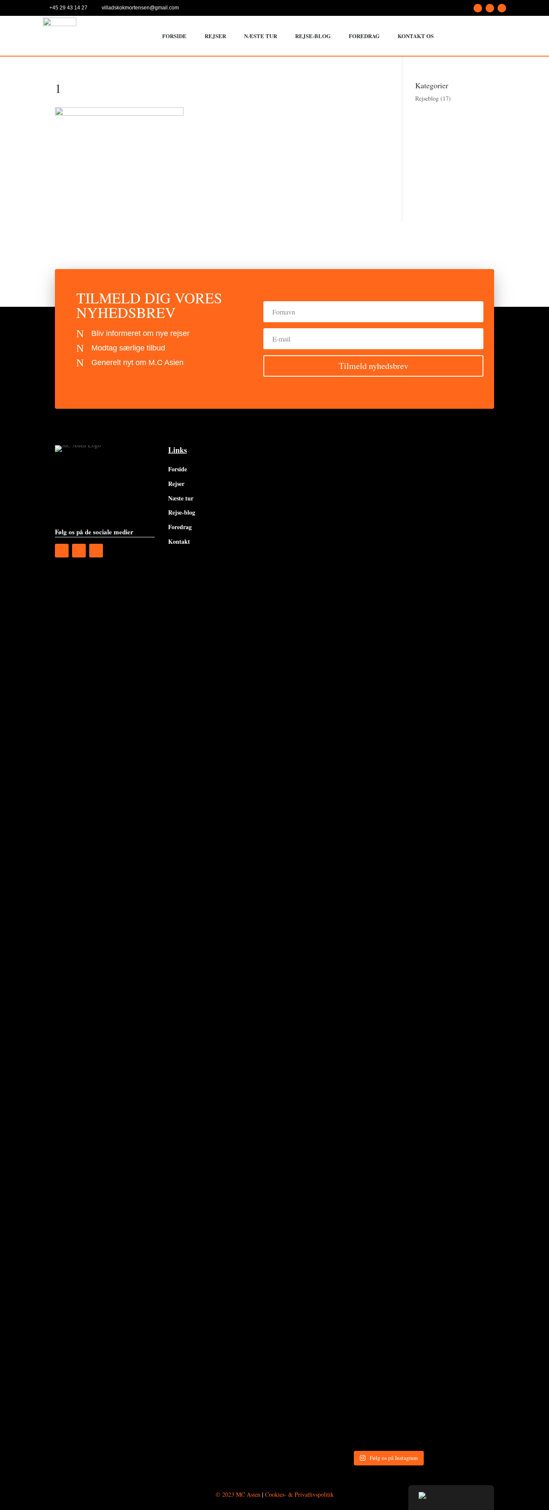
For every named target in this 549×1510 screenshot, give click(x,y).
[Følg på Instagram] (490, 8)
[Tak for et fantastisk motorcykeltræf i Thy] (469, 470)
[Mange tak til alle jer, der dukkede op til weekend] (306, 1036)
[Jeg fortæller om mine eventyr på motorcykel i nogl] (360, 608)
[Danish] (451, 1497)
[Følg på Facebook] (478, 8)
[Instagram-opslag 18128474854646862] (415, 464)
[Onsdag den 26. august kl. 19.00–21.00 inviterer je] (306, 689)
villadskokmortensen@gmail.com (140, 8)
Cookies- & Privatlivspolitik (299, 1494)
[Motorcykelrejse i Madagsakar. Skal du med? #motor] (415, 964)
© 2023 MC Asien (238, 1494)
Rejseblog (427, 98)
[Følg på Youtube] (502, 8)
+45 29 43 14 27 (68, 8)
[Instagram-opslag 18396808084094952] (469, 948)
